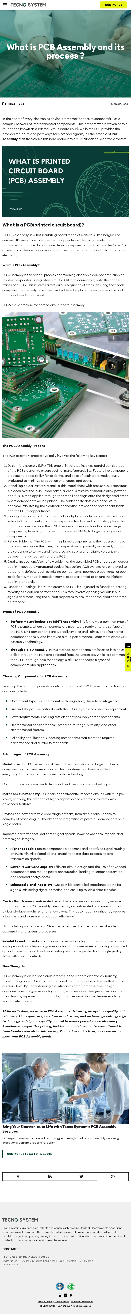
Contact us (113, 4)
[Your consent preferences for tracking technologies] (125, 1308)
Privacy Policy (45, 1301)
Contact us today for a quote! (30, 1153)
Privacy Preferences (82, 1301)
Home (11, 103)
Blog (21, 103)
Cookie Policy (61, 1301)
